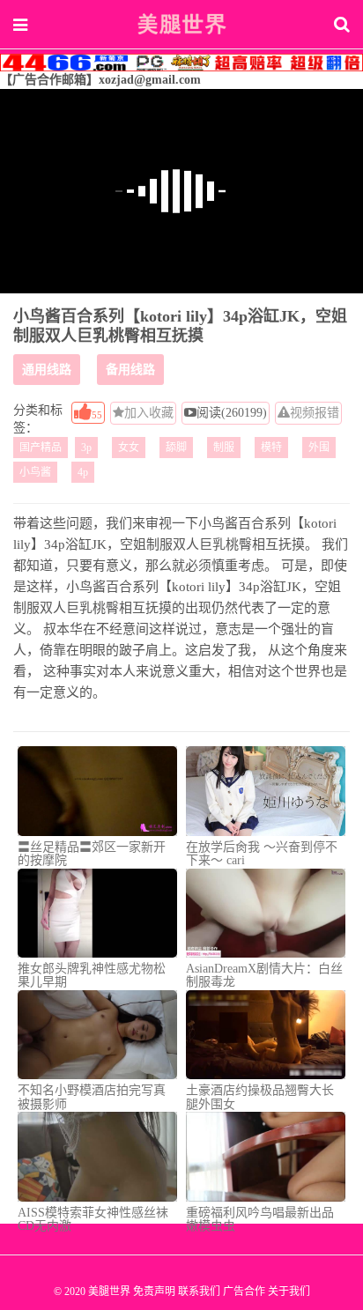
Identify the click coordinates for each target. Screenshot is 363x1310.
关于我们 (289, 1291)
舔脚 (176, 447)
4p (83, 472)
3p (86, 447)
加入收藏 (149, 412)
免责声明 (154, 1291)
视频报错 (314, 412)
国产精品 (40, 447)
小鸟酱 (35, 472)
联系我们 (199, 1291)
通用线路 (46, 369)
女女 (128, 447)
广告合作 (244, 1291)
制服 (223, 447)
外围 (319, 447)
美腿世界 (181, 23)
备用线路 (130, 369)
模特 (271, 447)
